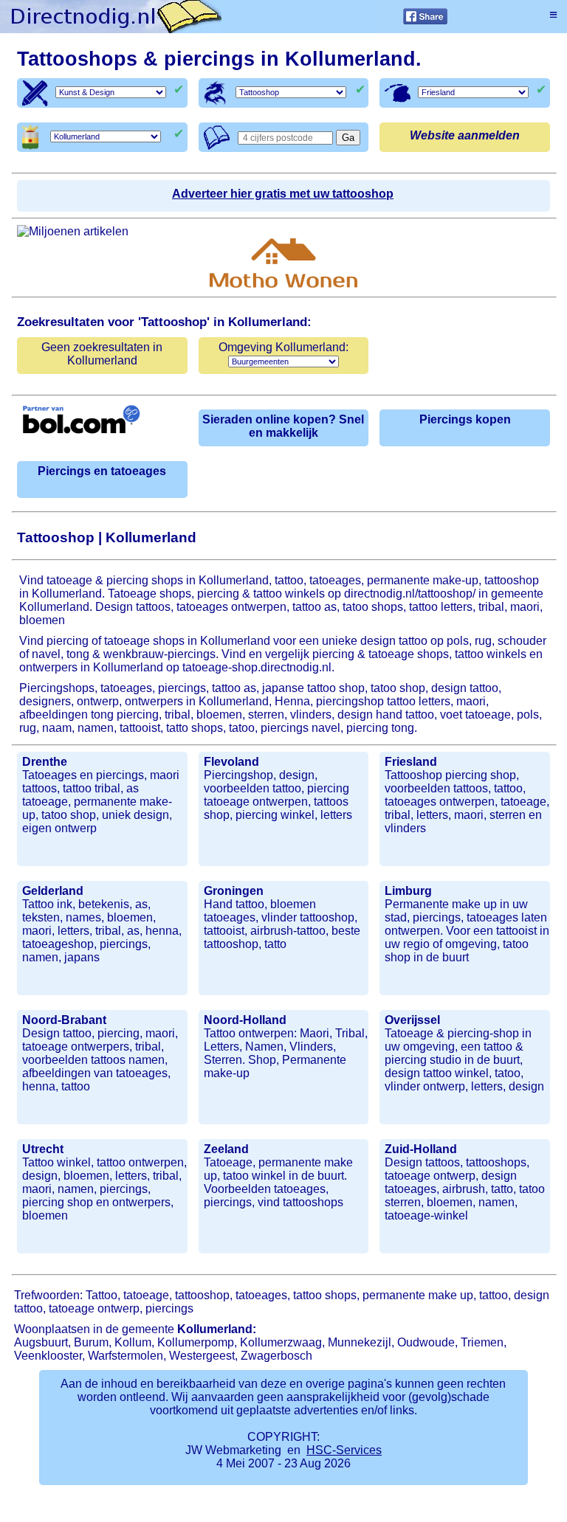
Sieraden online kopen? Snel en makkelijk (283, 426)
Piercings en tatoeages (102, 471)
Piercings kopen (465, 419)
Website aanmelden (465, 135)
